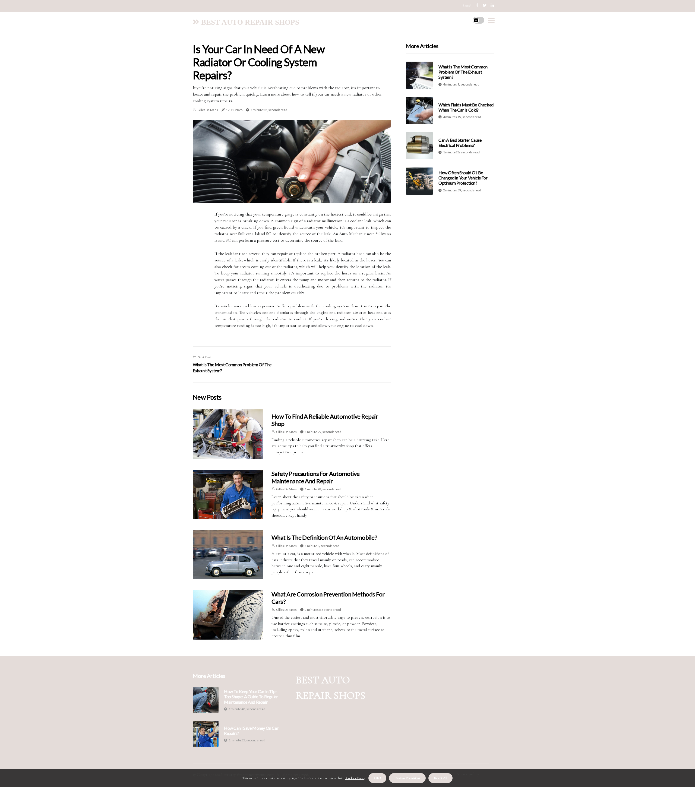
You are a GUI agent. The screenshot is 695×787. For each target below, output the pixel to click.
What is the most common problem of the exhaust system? (463, 72)
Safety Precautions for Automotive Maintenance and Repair (315, 477)
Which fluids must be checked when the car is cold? (466, 107)
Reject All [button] (440, 778)
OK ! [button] (377, 778)
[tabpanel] (292, 161)
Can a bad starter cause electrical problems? (460, 142)
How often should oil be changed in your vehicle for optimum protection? (462, 177)
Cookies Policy (355, 778)
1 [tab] (292, 195)
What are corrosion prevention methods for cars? (327, 597)
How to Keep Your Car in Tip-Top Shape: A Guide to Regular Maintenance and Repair (251, 696)
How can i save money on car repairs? (251, 730)
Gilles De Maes (207, 110)
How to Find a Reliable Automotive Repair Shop (324, 420)
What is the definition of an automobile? (324, 537)
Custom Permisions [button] (407, 778)
